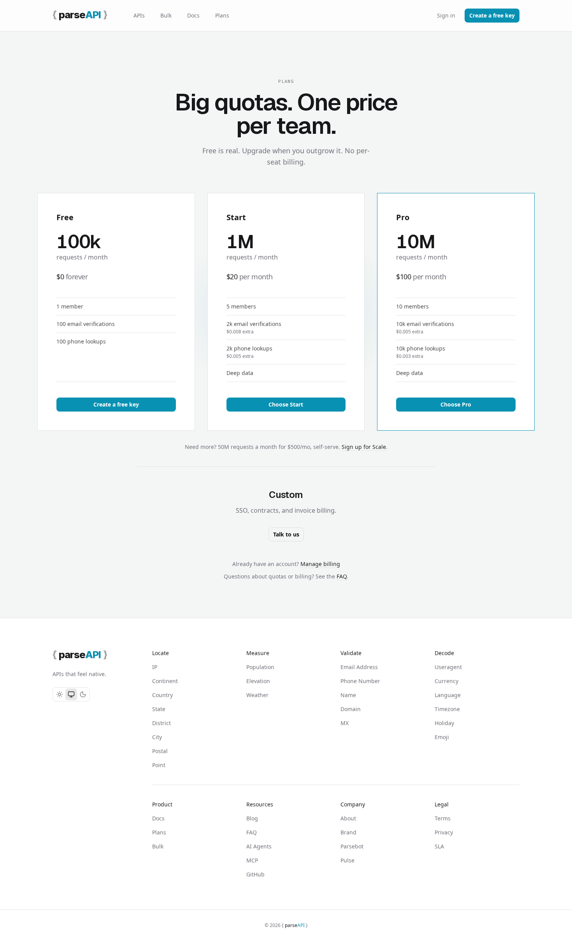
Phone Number (360, 681)
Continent (165, 681)
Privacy (444, 832)
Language (448, 695)
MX (344, 723)
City (157, 737)
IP (154, 667)
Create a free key (492, 15)
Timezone (447, 709)
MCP (252, 860)
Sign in (446, 15)
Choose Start (285, 404)
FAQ (342, 576)
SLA (439, 846)
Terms (443, 818)
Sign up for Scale (364, 446)
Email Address (359, 667)
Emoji (442, 737)
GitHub (255, 874)
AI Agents (259, 846)
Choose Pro (455, 404)
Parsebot (351, 846)
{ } (295, 925)
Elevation (258, 681)
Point (158, 765)
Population (260, 667)
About (348, 818)
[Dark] (83, 694)
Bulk (166, 15)
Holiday (444, 723)
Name (348, 695)
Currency (446, 681)
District (161, 723)
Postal (160, 751)
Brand (348, 832)
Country (162, 695)
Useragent (448, 667)
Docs (193, 15)
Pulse (347, 860)
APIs (139, 15)
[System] (71, 694)
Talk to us (286, 534)
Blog (252, 818)
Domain (350, 709)
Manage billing (320, 564)
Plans (222, 15)
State (158, 709)
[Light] (59, 694)
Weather (257, 695)
